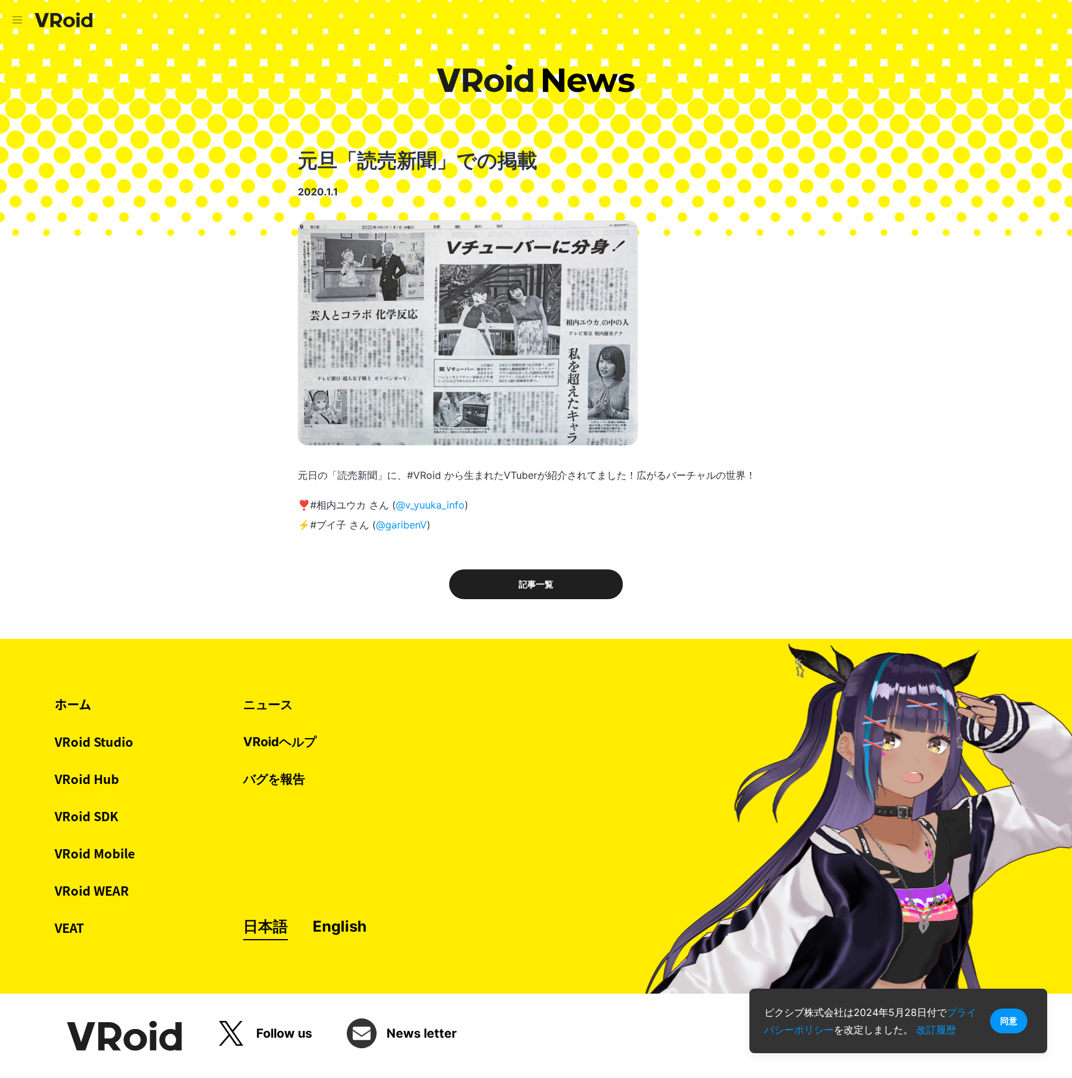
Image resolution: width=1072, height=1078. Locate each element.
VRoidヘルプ (279, 741)
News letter (421, 1033)
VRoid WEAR (92, 890)
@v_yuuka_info (430, 505)
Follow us (284, 1033)
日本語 (265, 926)
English (340, 926)
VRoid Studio (94, 742)
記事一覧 (536, 584)
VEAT (69, 928)
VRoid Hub (87, 779)
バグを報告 (274, 779)
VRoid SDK (86, 816)
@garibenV (401, 525)
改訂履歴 (936, 1029)
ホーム (73, 704)
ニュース (268, 704)
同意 (1008, 1020)
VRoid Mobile (95, 853)
